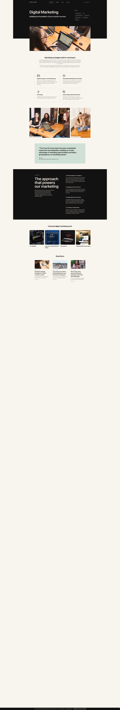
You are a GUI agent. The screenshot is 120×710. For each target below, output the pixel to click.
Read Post (36, 279)
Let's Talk (86, 2)
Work (62, 2)
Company (57, 2)
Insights (68, 2)
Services (51, 2)
